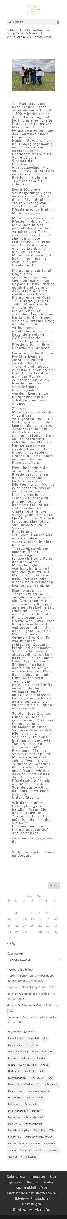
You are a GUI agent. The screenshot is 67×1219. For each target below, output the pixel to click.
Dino (45, 1038)
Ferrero (34, 1045)
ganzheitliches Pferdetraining (22, 1065)
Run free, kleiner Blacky (22, 987)
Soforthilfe (49, 1144)
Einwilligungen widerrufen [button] (31, 1209)
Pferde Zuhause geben (19, 1130)
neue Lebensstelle (34, 1098)
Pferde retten (14, 1124)
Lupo (49, 1078)
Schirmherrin (14, 1137)
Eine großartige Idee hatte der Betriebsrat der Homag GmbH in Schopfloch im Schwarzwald (28, 30)
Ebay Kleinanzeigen (17, 1045)
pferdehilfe (37, 1111)
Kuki (41, 1071)
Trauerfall (12, 1157)
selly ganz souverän (17, 1144)
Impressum (37, 1176)
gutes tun (44, 1065)
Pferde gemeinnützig (18, 1111)
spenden (12, 1150)
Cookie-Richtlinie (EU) (31, 1187)
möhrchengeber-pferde (39, 1091)
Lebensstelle (38, 1078)
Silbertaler (36, 1144)
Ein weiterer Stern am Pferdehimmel (30, 1017)
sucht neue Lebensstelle (47, 1150)
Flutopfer (12, 1058)
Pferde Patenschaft (34, 1117)
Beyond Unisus (15, 1038)
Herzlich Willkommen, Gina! (25, 1005)
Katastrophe (30, 1071)
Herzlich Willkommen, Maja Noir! (28, 993)
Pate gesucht (14, 1104)
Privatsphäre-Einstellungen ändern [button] (31, 1193)
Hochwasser (14, 1071)
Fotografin (40, 1058)
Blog (53, 1176)
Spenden (14, 1182)
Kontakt (49, 1182)
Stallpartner (26, 1150)
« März (11, 943)
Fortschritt (26, 1058)
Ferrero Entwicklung (18, 1052)
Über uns (32, 1182)
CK (13, 37)
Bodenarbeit (33, 1038)
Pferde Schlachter (33, 1124)
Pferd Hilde (39, 1130)
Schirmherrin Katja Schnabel (38, 1137)
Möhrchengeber (16, 1091)
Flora (52, 1052)
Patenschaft (30, 1104)
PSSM (51, 1130)
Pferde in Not (14, 1117)
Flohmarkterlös (38, 1052)
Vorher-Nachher (29, 1157)
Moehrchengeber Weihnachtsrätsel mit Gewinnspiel (33, 1084)
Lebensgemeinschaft (18, 1078)
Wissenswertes (43, 37)
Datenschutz (16, 1176)
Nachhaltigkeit (15, 1098)
